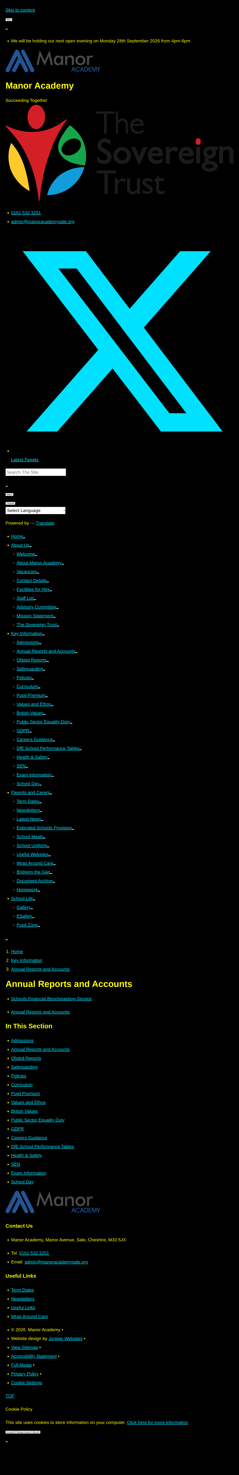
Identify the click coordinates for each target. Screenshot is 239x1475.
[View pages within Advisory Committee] (57, 608)
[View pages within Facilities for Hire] (51, 590)
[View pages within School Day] (40, 785)
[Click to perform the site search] (7, 486)
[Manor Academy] (53, 70)
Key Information (26, 960)
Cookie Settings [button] (26, 1382)
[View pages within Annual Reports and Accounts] (76, 652)
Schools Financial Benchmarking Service (51, 998)
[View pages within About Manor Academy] (63, 564)
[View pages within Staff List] (35, 599)
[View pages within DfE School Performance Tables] (81, 749)
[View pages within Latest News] (42, 820)
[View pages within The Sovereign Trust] (58, 626)
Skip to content (20, 9)
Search (9, 494)
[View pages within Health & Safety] (48, 758)
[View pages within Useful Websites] (50, 855)
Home (17, 951)
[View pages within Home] (24, 537)
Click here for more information (157, 1422)
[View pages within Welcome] (36, 555)
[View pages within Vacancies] (38, 573)
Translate (10, 503)
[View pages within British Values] (44, 714)
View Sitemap (24, 1347)
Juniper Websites (66, 1338)
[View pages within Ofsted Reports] (48, 661)
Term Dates (22, 1289)
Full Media (21, 1365)
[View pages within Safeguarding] (44, 670)
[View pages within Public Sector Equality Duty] (71, 723)
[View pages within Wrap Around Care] (54, 864)
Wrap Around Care (29, 1316)
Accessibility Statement (34, 1356)
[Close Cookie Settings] (7, 1441)
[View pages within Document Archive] (54, 882)
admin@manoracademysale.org (42, 221)
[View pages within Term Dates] (40, 802)
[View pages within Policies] (33, 679)
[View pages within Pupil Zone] (39, 926)
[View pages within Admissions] (40, 643)
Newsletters (22, 1298)
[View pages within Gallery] (32, 908)
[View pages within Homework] (39, 891)
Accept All (11, 1432)
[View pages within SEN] (27, 767)
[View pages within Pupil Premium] (47, 696)
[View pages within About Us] (30, 546)
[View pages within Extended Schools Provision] (73, 829)
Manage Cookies (23, 1432)
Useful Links (23, 1307)
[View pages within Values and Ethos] (52, 705)
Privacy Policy (25, 1373)
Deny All (36, 1432)
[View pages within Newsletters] (41, 811)
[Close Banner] (7, 29)
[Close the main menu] (7, 939)
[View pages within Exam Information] (53, 776)
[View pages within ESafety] (33, 917)
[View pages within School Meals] (44, 838)
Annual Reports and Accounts (40, 969)
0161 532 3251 (26, 212)
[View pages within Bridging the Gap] (51, 873)
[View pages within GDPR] (30, 732)
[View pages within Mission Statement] (54, 617)
